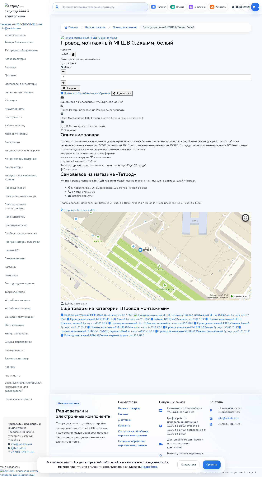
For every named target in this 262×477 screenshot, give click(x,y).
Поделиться (123, 93)
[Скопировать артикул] (73, 54)
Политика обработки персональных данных (132, 443)
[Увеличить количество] (63, 82)
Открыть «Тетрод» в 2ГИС (79, 210)
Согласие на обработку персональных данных (133, 433)
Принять (211, 464)
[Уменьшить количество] (63, 71)
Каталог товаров (129, 408)
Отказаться (188, 464)
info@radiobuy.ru (21, 444)
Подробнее (149, 467)
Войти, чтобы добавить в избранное (87, 93)
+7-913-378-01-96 (22, 452)
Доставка (124, 420)
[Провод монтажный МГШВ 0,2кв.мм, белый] (89, 37)
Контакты (124, 425)
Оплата (123, 414)
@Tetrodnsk (18, 448)
